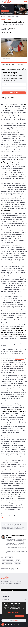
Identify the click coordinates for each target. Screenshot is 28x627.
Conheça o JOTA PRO (14, 590)
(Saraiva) (13, 161)
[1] (21, 509)
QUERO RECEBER (14, 92)
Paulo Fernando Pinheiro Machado (8, 28)
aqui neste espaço (6, 210)
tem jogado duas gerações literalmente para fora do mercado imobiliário (13, 330)
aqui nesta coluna (19, 358)
